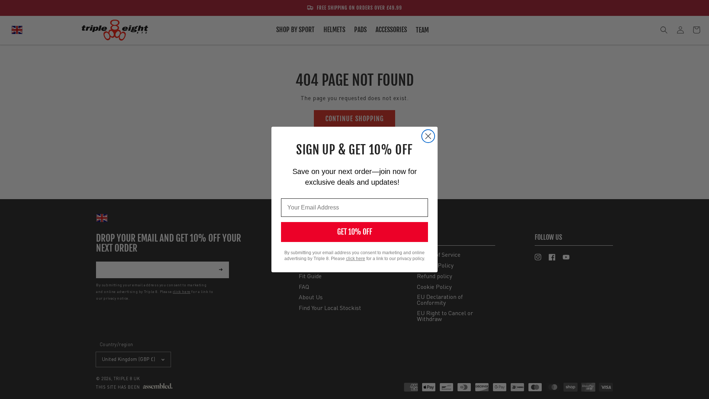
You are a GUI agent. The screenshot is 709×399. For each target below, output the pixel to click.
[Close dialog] (428, 136)
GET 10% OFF (354, 231)
